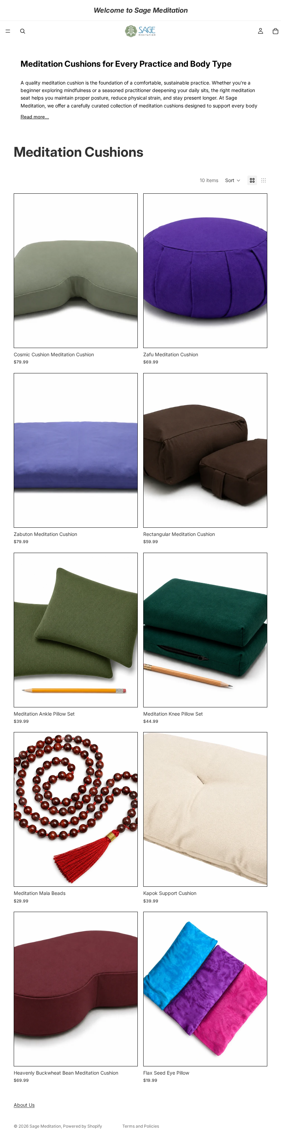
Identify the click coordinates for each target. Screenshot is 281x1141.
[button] (233, 180)
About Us (24, 1105)
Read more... (35, 116)
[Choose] (127, 337)
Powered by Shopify (82, 1126)
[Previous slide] (154, 450)
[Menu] (8, 31)
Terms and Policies (140, 1126)
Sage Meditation (45, 1126)
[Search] (22, 31)
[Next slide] (256, 450)
